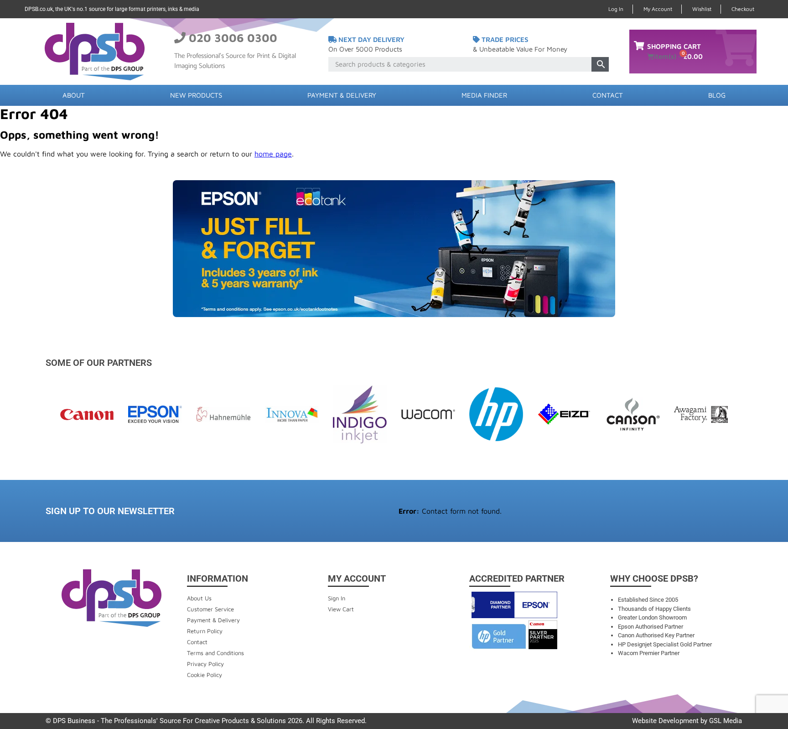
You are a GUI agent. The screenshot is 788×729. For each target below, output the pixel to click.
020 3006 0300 (233, 37)
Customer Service (210, 609)
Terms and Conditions (215, 652)
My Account (657, 8)
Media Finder (484, 95)
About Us (199, 598)
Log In (615, 8)
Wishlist (701, 8)
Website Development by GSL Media (687, 721)
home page (273, 154)
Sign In (336, 598)
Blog (717, 95)
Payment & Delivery (341, 95)
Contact (607, 95)
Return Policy (205, 631)
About (73, 95)
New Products (196, 95)
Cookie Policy (204, 674)
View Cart (341, 609)
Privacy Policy (205, 663)
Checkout (742, 8)
